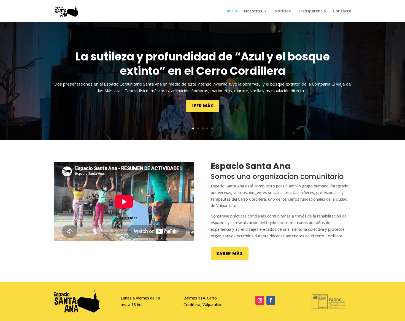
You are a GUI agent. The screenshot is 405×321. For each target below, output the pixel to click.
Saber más (229, 253)
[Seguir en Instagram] (259, 300)
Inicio (232, 11)
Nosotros (253, 11)
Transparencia (312, 11)
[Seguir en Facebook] (270, 300)
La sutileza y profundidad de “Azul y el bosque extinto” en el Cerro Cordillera (202, 64)
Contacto (342, 11)
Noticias (283, 11)
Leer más (202, 106)
